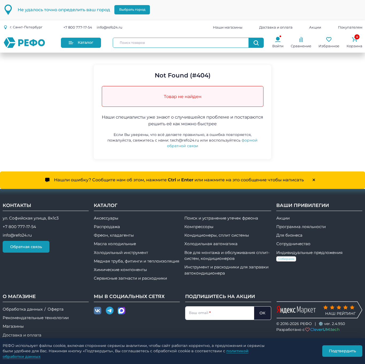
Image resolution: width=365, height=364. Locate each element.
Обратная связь (26, 246)
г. (26, 27)
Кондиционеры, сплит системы (216, 235)
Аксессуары (106, 218)
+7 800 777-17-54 (77, 27)
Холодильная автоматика (211, 243)
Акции (315, 27)
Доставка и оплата (276, 27)
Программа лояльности (301, 226)
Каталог (85, 42)
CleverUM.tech (325, 329)
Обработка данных (23, 309)
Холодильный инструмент (121, 252)
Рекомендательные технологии (36, 317)
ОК (262, 313)
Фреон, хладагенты (114, 235)
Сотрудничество (293, 243)
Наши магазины (227, 27)
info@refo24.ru (109, 27)
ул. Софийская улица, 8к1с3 (31, 218)
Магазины (13, 326)
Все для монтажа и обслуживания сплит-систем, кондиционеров (227, 255)
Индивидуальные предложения (309, 255)
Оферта (56, 309)
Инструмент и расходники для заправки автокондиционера (226, 270)
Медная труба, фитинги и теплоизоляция (136, 261)
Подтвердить (342, 351)
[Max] (121, 311)
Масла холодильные (115, 243)
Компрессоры (198, 226)
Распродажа (107, 226)
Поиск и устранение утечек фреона (221, 218)
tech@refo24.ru (184, 140)
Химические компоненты (120, 269)
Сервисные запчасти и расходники (130, 278)
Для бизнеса (289, 235)
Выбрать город (132, 9)
